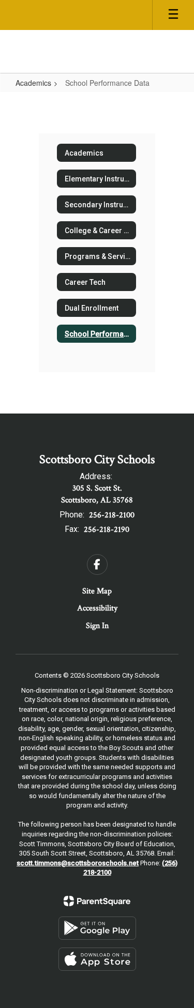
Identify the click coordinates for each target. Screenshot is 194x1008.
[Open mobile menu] (173, 15)
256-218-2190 (106, 529)
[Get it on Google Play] (97, 928)
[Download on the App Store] (97, 959)
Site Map (97, 591)
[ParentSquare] (97, 901)
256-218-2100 (112, 515)
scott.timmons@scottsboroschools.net (78, 863)
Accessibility (97, 608)
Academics (33, 83)
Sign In (97, 625)
